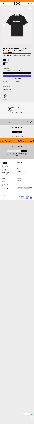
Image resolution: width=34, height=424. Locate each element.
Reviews (18, 172)
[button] (17, 68)
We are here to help (6, 92)
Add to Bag (17, 73)
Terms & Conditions (5, 184)
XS (8, 59)
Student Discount (5, 188)
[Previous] (4, 25)
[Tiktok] (6, 195)
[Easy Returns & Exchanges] (9, 122)
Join (24, 151)
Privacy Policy (4, 182)
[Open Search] (29, 3)
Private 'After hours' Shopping (22, 171)
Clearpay (3, 187)
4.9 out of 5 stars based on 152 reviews (19, 55)
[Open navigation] (3, 3)
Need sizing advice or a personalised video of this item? (14, 70)
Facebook (19, 178)
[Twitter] (8, 195)
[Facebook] (2, 195)
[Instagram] (4, 195)
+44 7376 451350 (8, 172)
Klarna (3, 185)
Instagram (19, 180)
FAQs (3, 181)
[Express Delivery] (2, 122)
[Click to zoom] (30, 8)
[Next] (30, 25)
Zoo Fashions (10, 198)
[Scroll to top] (32, 421)
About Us (18, 165)
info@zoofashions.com (6, 170)
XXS (4, 59)
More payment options (17, 78)
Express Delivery (6, 122)
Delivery (3, 178)
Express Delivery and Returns (8, 89)
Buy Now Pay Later (6, 86)
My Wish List (19, 168)
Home (9, 136)
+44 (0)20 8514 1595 (5, 169)
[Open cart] (31, 3)
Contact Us (19, 164)
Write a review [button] (17, 132)
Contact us (5, 99)
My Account (19, 167)
